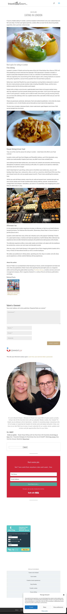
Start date (10, 543)
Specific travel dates (14, 541)
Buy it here (52, 437)
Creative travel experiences (33, 580)
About (16, 610)
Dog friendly (33, 584)
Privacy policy (45, 611)
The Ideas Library (38, 270)
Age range (10, 535)
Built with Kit (33, 492)
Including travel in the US (15, 539)
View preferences (58, 607)
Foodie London (33, 588)
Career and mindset (33, 572)
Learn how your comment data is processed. (40, 357)
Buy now (25, 549)
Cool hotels (33, 576)
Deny (44, 607)
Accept (31, 607)
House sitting (33, 592)
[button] (64, 595)
